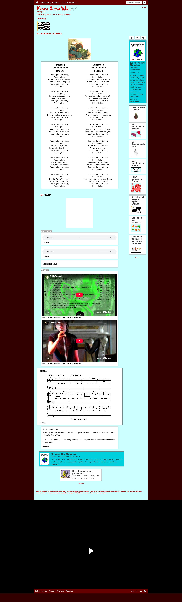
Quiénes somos (41, 591)
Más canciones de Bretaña (49, 33)
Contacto (52, 591)
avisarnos (53, 317)
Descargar (45, 242)
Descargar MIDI (49, 263)
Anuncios (60, 591)
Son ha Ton (55, 435)
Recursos (69, 591)
